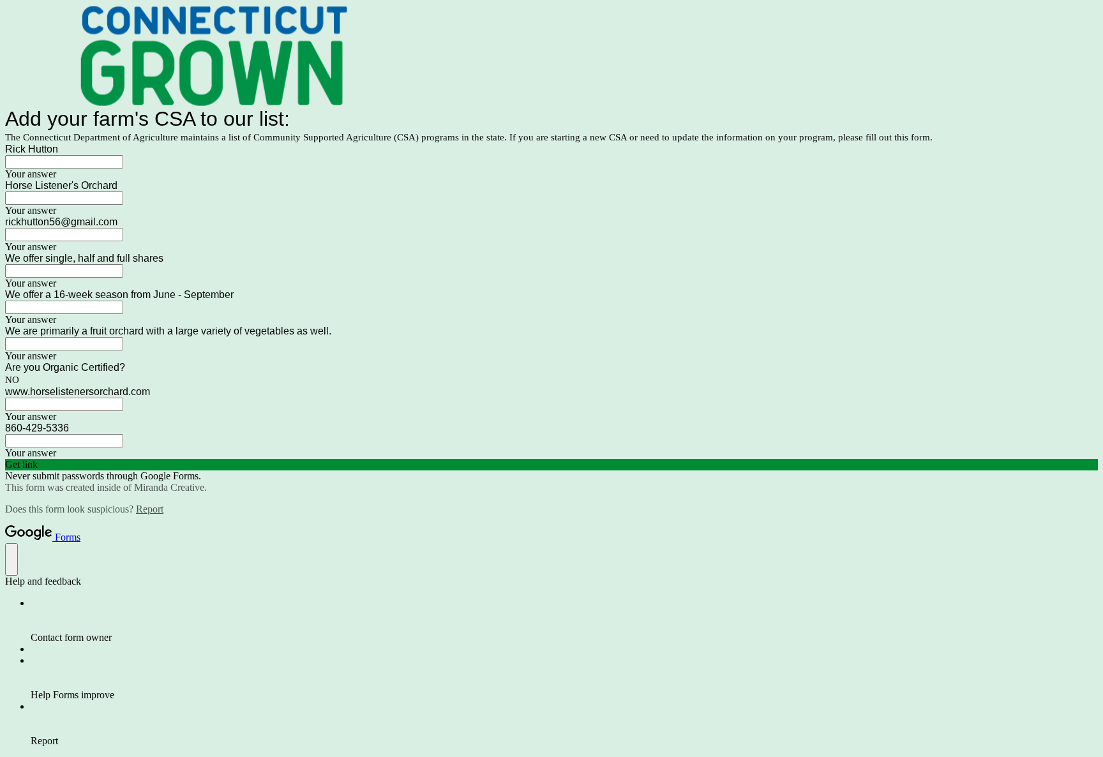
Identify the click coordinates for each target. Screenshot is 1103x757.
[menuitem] (564, 620)
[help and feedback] (11, 559)
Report (149, 509)
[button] (551, 464)
